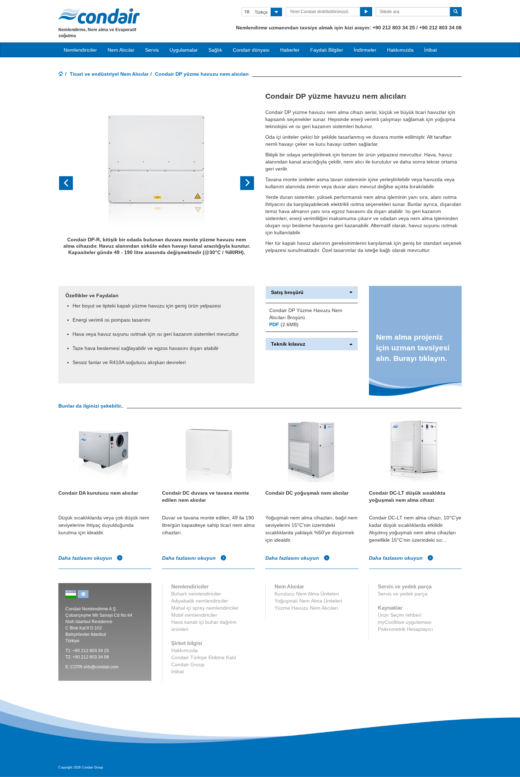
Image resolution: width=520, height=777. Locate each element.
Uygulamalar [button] (183, 50)
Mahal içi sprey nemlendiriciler (205, 608)
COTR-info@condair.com (94, 666)
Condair (99, 16)
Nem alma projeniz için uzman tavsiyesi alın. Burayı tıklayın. (413, 347)
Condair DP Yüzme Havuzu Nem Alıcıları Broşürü (305, 313)
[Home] (60, 74)
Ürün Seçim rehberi (399, 615)
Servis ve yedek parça (402, 594)
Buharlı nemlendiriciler (196, 594)
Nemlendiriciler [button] (80, 50)
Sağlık (215, 50)
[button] (73, 183)
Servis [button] (152, 50)
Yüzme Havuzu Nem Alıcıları (306, 608)
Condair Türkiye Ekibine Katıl (203, 657)
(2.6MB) (284, 324)
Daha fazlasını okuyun (86, 558)
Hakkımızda (400, 50)
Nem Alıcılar (121, 50)
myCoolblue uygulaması (405, 622)
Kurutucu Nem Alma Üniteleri (307, 594)
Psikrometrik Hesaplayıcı (405, 629)
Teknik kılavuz (288, 344)
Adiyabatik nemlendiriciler (199, 601)
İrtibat (430, 50)
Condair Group (187, 664)
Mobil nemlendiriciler (194, 615)
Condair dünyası (251, 50)
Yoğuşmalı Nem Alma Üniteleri (308, 601)
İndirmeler (365, 50)
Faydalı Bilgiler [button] (326, 50)
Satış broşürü (287, 292)
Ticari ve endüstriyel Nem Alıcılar (109, 74)
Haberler (290, 50)
